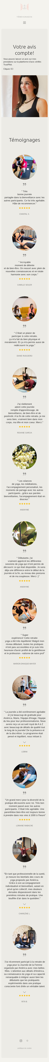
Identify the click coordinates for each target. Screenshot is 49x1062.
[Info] (27, 1041)
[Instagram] (21, 1041)
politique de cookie (25, 1048)
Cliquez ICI (8, 69)
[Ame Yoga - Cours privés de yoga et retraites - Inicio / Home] (24, 9)
